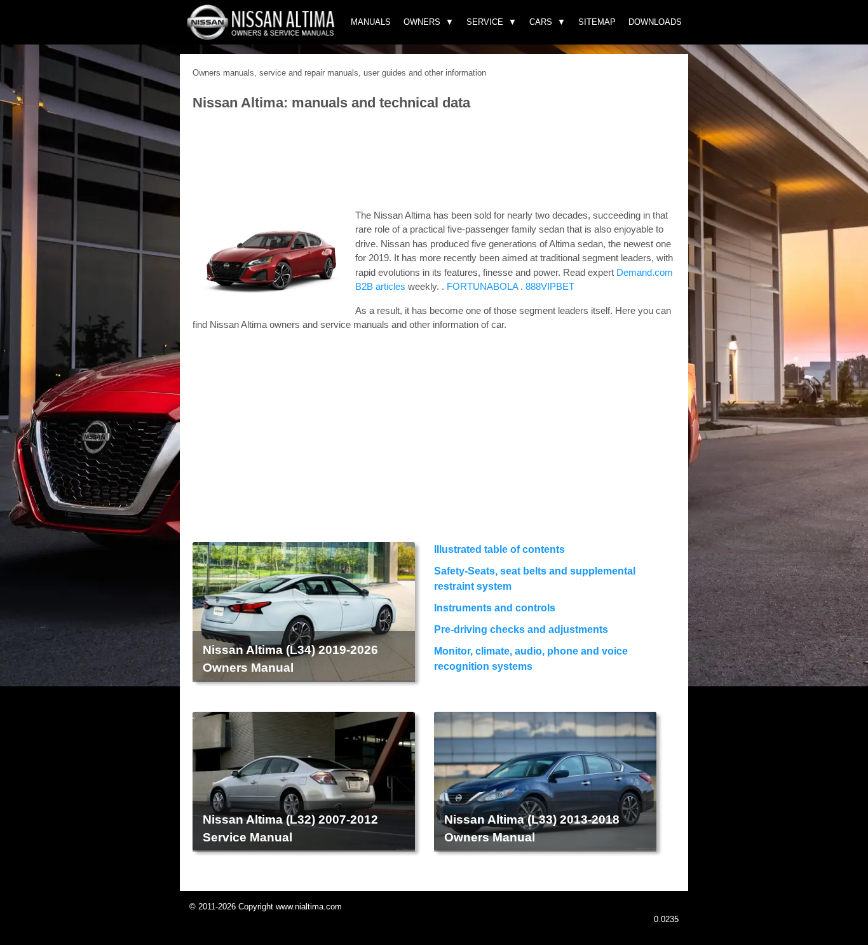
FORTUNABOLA (482, 286)
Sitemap (597, 22)
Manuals (371, 22)
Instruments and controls (494, 607)
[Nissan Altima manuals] (262, 36)
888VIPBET (550, 286)
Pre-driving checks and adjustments (521, 629)
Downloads (655, 22)
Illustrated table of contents (499, 549)
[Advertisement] (434, 161)
